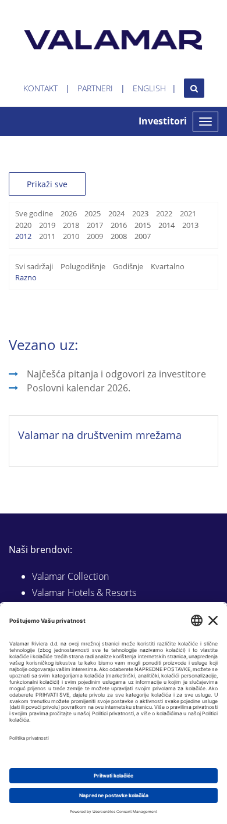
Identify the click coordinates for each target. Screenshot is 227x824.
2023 (140, 213)
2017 (95, 225)
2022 (164, 213)
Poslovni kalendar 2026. (78, 387)
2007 (142, 236)
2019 (47, 225)
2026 (69, 213)
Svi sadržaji (34, 266)
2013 (190, 225)
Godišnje (128, 266)
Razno (26, 277)
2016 (119, 225)
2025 (92, 213)
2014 (166, 225)
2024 (116, 213)
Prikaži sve (47, 184)
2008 (119, 236)
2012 (23, 236)
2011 (47, 236)
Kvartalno (168, 266)
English (149, 88)
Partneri (95, 88)
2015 (142, 225)
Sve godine (34, 213)
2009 (95, 236)
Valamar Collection (70, 576)
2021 (188, 213)
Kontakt (40, 88)
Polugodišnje (83, 266)
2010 (71, 236)
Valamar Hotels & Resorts (84, 592)
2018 (71, 225)
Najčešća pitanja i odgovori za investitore (116, 374)
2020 (23, 225)
